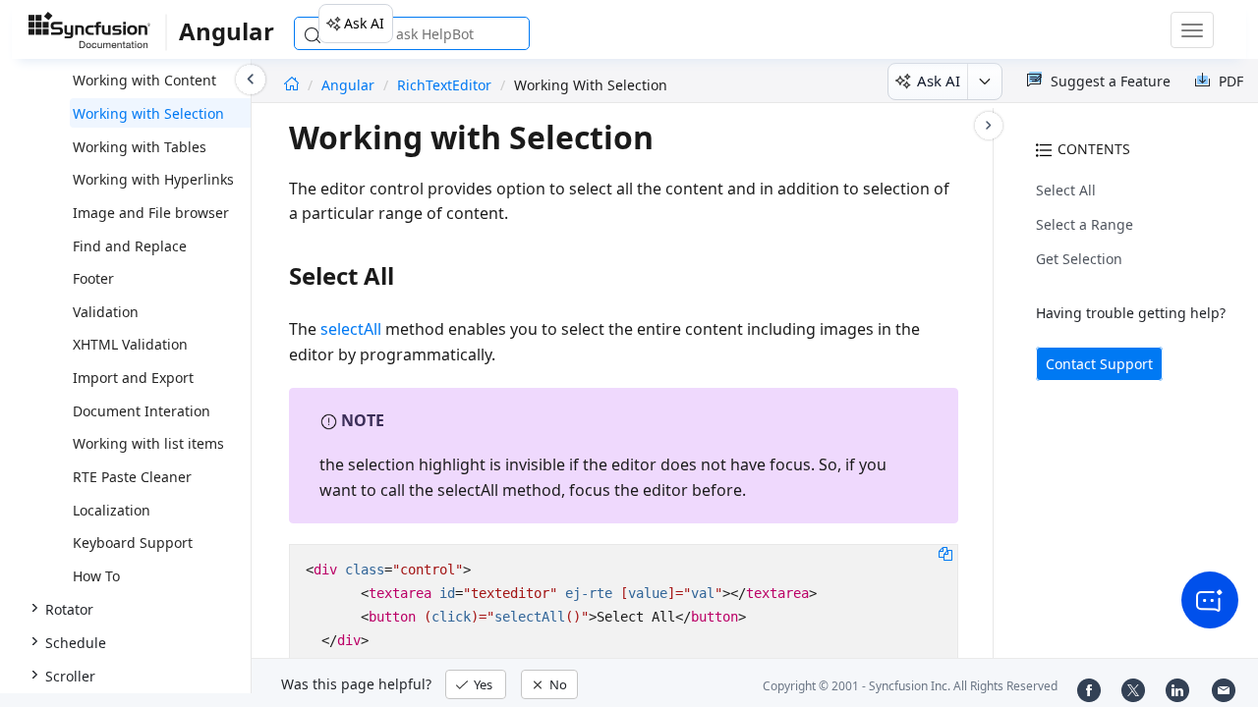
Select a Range (1084, 224)
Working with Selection (148, 113)
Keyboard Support (133, 542)
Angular (349, 85)
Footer (93, 278)
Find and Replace (130, 246)
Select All (1066, 190)
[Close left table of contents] (250, 79)
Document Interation (141, 411)
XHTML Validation (130, 344)
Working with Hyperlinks (153, 179)
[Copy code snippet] (945, 553)
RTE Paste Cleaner (132, 476)
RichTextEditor (444, 85)
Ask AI (364, 23)
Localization (111, 510)
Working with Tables (139, 146)
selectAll (350, 329)
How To (96, 576)
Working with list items (148, 443)
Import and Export (133, 377)
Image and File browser (151, 212)
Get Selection (1079, 258)
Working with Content (144, 80)
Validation (106, 311)
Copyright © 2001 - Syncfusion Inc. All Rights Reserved (910, 686)
